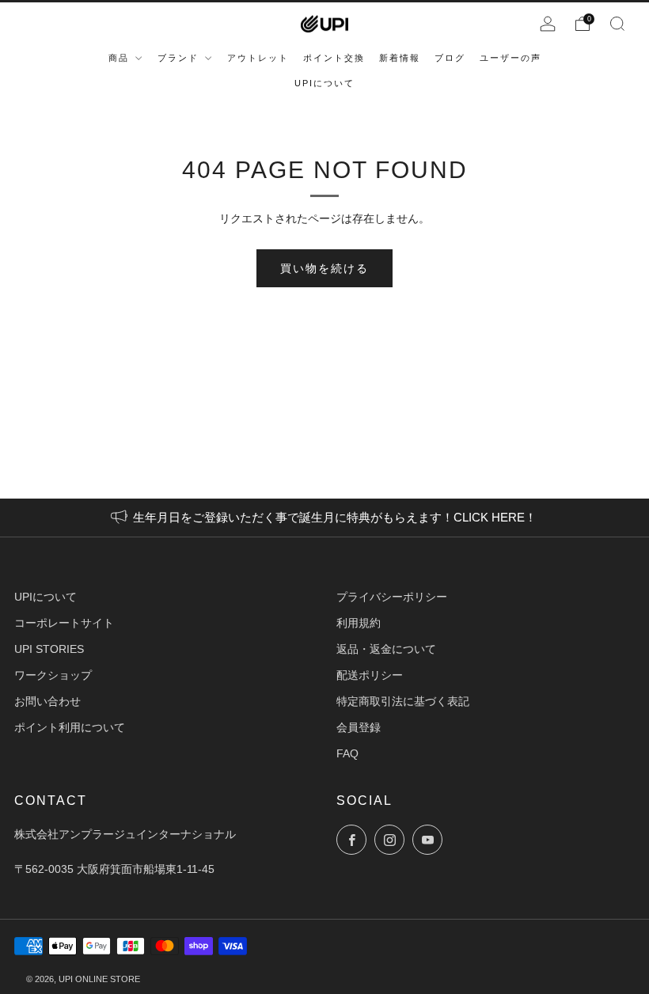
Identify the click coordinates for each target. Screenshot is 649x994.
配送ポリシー (369, 675)
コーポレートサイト (64, 623)
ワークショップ (53, 675)
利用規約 (358, 623)
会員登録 (358, 727)
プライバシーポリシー (391, 596)
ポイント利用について (69, 727)
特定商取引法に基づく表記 (402, 701)
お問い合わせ (47, 701)
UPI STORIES (49, 649)
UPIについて (45, 596)
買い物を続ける (324, 268)
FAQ (347, 753)
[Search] (617, 24)
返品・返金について (386, 649)
